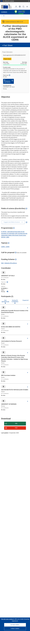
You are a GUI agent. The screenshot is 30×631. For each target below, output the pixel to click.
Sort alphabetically (5, 301)
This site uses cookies (7, 619)
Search (23, 6)
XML (16, 423)
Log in (16, 6)
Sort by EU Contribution (15, 301)
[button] (19, 6)
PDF (16, 428)
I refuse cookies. (15, 628)
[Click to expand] (27, 307)
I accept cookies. (15, 624)
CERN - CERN (5, 246)
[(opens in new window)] (6, 6)
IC (4, 15)
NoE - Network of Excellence (9, 263)
